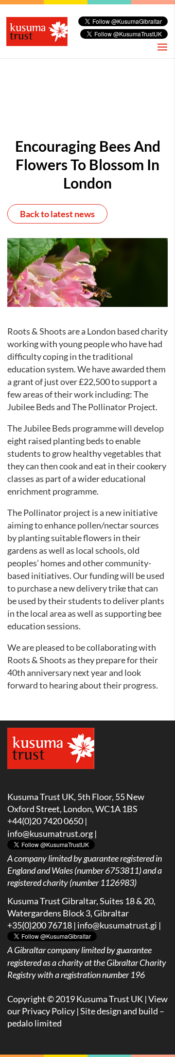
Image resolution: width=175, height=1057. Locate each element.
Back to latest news (57, 213)
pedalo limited (34, 1023)
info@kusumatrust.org (50, 833)
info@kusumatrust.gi (117, 925)
